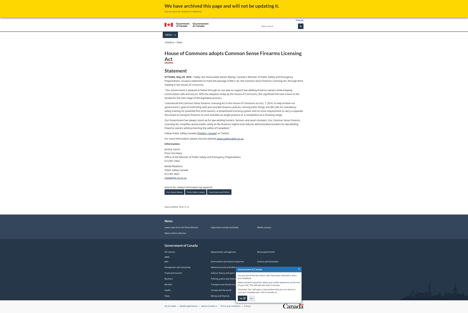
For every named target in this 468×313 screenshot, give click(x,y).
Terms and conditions (230, 306)
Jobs (166, 261)
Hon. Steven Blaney (174, 192)
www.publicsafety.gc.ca (230, 138)
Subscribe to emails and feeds (225, 227)
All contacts (170, 252)
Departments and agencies (223, 252)
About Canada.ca (209, 306)
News (179, 42)
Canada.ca (169, 42)
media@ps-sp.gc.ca (175, 178)
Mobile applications (189, 306)
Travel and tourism (173, 273)
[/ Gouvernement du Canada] (186, 25)
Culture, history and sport (223, 273)
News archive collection (175, 233)
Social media (170, 306)
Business (169, 278)
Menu (169, 34)
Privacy (247, 306)
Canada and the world (221, 290)
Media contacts (264, 227)
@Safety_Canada (206, 133)
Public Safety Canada (196, 192)
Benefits (168, 284)
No (252, 299)
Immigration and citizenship (177, 267)
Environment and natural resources (227, 261)
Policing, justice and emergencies (226, 278)
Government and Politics (219, 192)
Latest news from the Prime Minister (181, 227)
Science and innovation (267, 261)
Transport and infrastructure (224, 284)
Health (168, 290)
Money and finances (220, 296)
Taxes (167, 296)
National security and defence (224, 267)
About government (266, 252)
